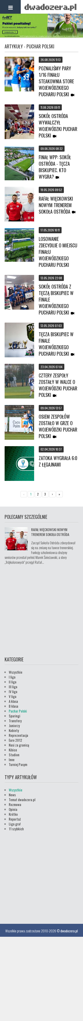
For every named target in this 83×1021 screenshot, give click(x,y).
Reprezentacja (18, 735)
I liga (12, 676)
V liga (12, 696)
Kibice (13, 749)
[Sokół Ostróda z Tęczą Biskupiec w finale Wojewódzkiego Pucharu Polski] (19, 293)
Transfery (15, 720)
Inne (12, 759)
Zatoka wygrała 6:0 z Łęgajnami (58, 461)
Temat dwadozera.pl (22, 799)
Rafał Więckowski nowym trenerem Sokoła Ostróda (56, 205)
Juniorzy (14, 725)
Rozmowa (15, 804)
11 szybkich (16, 828)
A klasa (13, 701)
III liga (13, 686)
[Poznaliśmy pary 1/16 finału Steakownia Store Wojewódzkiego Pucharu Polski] (19, 74)
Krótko (13, 814)
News (12, 794)
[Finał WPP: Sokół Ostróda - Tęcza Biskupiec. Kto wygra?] (19, 163)
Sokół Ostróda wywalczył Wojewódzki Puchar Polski (58, 125)
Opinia (13, 809)
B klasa (13, 706)
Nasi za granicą (19, 744)
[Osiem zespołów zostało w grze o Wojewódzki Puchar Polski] (19, 423)
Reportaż (15, 819)
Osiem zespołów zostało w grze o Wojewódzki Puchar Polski (58, 426)
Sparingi (14, 715)
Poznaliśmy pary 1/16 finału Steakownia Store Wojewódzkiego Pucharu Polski (56, 81)
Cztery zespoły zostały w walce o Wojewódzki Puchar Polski (58, 385)
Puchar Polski (18, 710)
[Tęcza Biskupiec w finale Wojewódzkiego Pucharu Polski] (19, 340)
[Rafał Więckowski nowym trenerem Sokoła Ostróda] (19, 204)
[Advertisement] (41, 609)
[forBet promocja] (41, 35)
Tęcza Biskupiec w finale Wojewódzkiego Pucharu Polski (56, 344)
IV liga (13, 691)
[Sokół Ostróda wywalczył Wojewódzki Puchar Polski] (19, 122)
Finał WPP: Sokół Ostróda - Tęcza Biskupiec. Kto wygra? (55, 167)
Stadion (14, 754)
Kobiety (14, 730)
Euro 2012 (15, 740)
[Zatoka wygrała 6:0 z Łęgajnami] (19, 464)
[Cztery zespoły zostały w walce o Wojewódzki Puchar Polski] (19, 381)
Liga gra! (15, 823)
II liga (12, 681)
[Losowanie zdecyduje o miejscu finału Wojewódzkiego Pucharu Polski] (19, 245)
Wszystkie (15, 672)
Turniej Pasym (18, 764)
